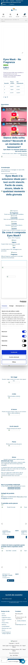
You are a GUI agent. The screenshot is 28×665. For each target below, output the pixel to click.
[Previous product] (25, 20)
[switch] (24, 336)
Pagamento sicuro (19, 0)
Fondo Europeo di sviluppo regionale (6, 632)
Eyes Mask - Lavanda (7, 575)
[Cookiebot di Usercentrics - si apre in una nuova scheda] (20, 302)
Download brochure (14, 487)
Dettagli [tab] (11, 305)
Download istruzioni (14, 489)
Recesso (4, 615)
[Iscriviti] (25, 599)
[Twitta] (5, 97)
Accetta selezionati (14, 357)
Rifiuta (14, 362)
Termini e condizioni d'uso (6, 620)
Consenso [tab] (4, 305)
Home (7, 0)
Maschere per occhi (6, 628)
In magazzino (4, 498)
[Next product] (26, 20)
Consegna (12, 0)
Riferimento (4, 496)
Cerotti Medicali (5, 626)
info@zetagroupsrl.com (20, 624)
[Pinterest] (7, 97)
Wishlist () (12, 4)
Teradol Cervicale (6, 531)
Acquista (11, 537)
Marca (18, 496)
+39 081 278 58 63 (21, 620)
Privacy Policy (5, 622)
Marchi (3, 630)
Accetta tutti (14, 352)
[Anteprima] (18, 511)
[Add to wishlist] (26, 661)
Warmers (4, 624)
